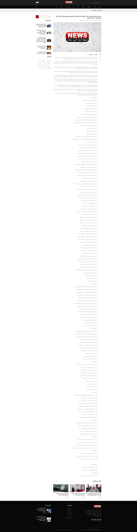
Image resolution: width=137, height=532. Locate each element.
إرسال (90, 54)
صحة (43, 65)
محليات (40, 63)
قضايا (70, 513)
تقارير (44, 68)
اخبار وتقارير (94, 10)
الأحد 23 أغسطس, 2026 (96, 2)
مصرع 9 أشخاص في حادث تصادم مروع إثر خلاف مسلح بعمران (41, 47)
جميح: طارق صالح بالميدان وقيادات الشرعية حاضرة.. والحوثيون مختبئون (41, 25)
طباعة (95, 54)
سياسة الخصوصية (69, 529)
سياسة (49, 63)
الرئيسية (99, 10)
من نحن (63, 529)
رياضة (39, 65)
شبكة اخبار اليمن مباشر (96, 20)
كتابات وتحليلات (68, 517)
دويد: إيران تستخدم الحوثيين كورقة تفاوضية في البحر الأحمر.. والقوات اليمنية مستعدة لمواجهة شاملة (41, 40)
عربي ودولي (48, 65)
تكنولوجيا (48, 68)
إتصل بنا (58, 529)
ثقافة (40, 68)
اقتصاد (44, 63)
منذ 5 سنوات (88, 20)
